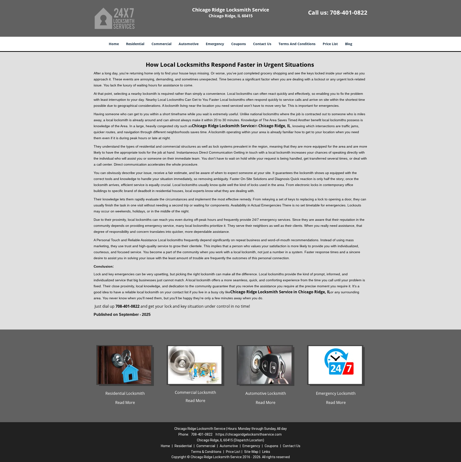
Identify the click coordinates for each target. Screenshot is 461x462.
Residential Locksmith (125, 393)
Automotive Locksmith (265, 393)
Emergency (215, 44)
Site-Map (251, 452)
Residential (135, 44)
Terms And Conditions (297, 44)
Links (266, 452)
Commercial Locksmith (195, 392)
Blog (348, 44)
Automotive (189, 44)
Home (114, 44)
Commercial (161, 44)
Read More (125, 402)
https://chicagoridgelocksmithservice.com (249, 434)
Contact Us (262, 44)
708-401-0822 (348, 12)
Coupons (238, 44)
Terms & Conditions (206, 452)
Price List (330, 44)
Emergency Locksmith (336, 393)
